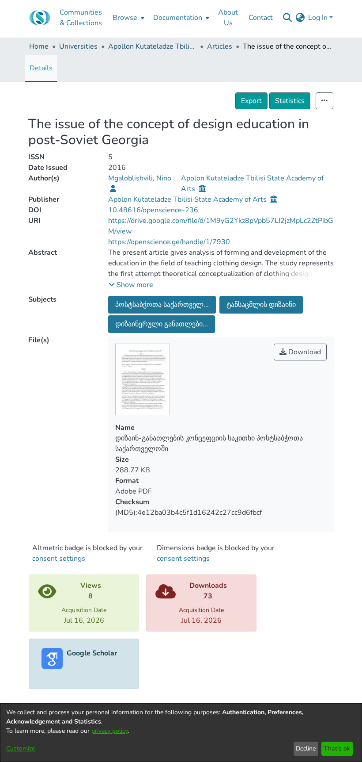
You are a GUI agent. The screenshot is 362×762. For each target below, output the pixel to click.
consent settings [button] (58, 558)
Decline (306, 748)
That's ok (337, 748)
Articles (219, 46)
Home (39, 46)
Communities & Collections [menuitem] (81, 18)
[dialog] (181, 732)
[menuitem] (127, 17)
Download (304, 352)
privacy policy (109, 731)
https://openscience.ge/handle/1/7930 (169, 242)
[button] (131, 285)
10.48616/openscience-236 (153, 210)
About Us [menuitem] (228, 18)
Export (251, 101)
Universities (78, 46)
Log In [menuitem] (318, 18)
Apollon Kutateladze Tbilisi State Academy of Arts (152, 46)
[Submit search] (287, 17)
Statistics (290, 101)
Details (41, 68)
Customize (20, 748)
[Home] (40, 18)
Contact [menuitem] (261, 18)
